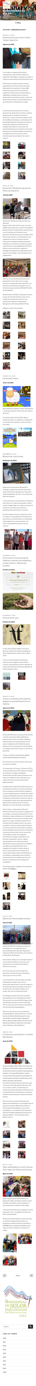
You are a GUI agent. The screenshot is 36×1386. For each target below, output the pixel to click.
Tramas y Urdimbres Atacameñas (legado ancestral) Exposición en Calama (17, 701)
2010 (4, 1368)
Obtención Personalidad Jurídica (16, 918)
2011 (4, 1364)
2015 (4, 1349)
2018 (4, 1338)
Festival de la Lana (10, 618)
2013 (4, 1357)
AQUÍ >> (14, 869)
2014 (4, 1353)
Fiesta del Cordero (10, 378)
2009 (4, 1372)
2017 (4, 1342)
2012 (4, 1361)
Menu (19, 23)
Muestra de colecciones (13, 456)
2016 (4, 1346)
